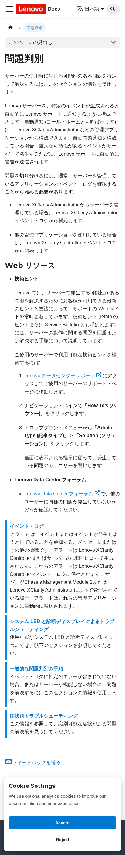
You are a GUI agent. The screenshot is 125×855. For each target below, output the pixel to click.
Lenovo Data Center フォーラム (58, 493)
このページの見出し (30, 42)
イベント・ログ (27, 526)
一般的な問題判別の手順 (36, 668)
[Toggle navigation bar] (9, 9)
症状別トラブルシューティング (44, 715)
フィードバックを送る (36, 762)
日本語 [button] (92, 9)
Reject (62, 839)
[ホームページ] (10, 27)
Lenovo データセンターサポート (59, 375)
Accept (62, 822)
